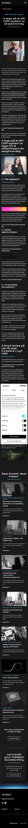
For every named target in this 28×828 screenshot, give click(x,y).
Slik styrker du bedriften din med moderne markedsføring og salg (13, 504)
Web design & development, (10, 607)
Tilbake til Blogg (7, 9)
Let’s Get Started (14, 775)
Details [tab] (14, 390)
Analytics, (15, 498)
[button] (25, 3)
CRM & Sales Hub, (12, 642)
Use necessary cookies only (14, 441)
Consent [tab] (5, 390)
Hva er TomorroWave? (10, 677)
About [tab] (23, 390)
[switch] (24, 420)
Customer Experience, (8, 570)
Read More (6, 516)
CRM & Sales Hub (10, 14)
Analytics (20, 14)
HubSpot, (5, 536)
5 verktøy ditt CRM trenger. (14, 279)
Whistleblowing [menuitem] (13, 823)
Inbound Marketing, (8, 498)
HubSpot (21, 297)
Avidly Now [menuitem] (4, 809)
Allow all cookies (14, 436)
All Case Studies (14, 738)
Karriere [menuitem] (17, 809)
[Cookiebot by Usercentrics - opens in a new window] (20, 386)
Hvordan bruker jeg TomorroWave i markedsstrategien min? (11, 575)
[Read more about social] (2, 803)
